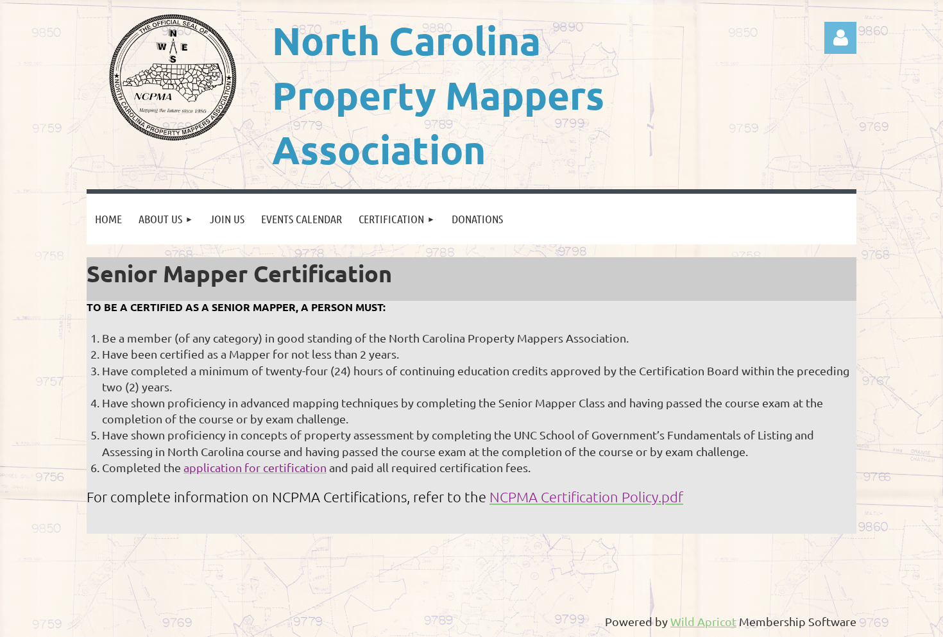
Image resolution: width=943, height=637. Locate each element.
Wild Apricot (703, 621)
